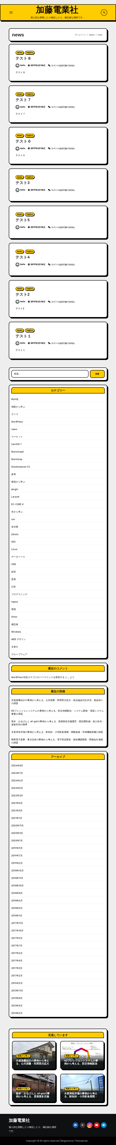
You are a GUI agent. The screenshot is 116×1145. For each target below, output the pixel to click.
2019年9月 (17, 848)
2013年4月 (16, 1005)
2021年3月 (16, 810)
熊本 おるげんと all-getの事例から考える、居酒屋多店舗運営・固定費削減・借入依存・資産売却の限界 (34, 1098)
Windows (16, 631)
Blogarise (66, 1140)
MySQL (15, 399)
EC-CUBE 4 (17, 504)
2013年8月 (16, 998)
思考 (13, 579)
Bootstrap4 (17, 451)
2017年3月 (16, 968)
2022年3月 (17, 795)
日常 (13, 586)
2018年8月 (17, 893)
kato (22, 65)
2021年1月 (16, 818)
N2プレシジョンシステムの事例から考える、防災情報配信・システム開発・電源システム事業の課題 (82, 1065)
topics (29, 52)
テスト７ (23, 100)
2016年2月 (17, 983)
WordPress (17, 421)
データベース (18, 556)
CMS (13, 564)
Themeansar (81, 1140)
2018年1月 (16, 915)
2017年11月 (17, 923)
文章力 (14, 646)
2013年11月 (17, 990)
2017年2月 (16, 975)
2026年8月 (17, 765)
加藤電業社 (57, 9)
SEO (13, 541)
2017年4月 (16, 960)
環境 (13, 609)
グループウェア (19, 654)
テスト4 (23, 257)
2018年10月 (17, 885)
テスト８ (23, 58)
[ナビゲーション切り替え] (11, 12)
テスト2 (23, 294)
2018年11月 (17, 878)
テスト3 (23, 183)
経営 (13, 571)
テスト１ (23, 336)
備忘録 (14, 624)
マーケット (17, 436)
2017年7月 (16, 945)
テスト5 (23, 220)
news (19, 52)
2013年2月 (16, 1013)
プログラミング (19, 594)
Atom (14, 616)
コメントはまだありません (63, 65)
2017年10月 (17, 930)
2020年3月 (17, 833)
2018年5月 (16, 908)
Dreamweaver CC (20, 466)
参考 (13, 474)
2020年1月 (17, 840)
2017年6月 (16, 953)
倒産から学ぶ (18, 406)
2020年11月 (17, 825)
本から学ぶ (17, 511)
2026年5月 (17, 788)
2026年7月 (17, 773)
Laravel (15, 496)
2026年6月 (17, 780)
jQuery (15, 534)
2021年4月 (17, 803)
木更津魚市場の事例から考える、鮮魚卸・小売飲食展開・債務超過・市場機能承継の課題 (57, 732)
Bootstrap (16, 459)
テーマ (14, 414)
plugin (14, 489)
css (13, 519)
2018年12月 (17, 870)
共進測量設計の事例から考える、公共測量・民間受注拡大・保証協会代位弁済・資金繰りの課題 (34, 1065)
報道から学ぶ (18, 481)
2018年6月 (17, 900)
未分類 (14, 526)
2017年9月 (16, 938)
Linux (14, 549)
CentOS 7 (16, 444)
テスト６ (23, 141)
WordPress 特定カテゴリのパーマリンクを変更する (38, 677)
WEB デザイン (18, 639)
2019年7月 (16, 855)
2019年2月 (17, 863)
